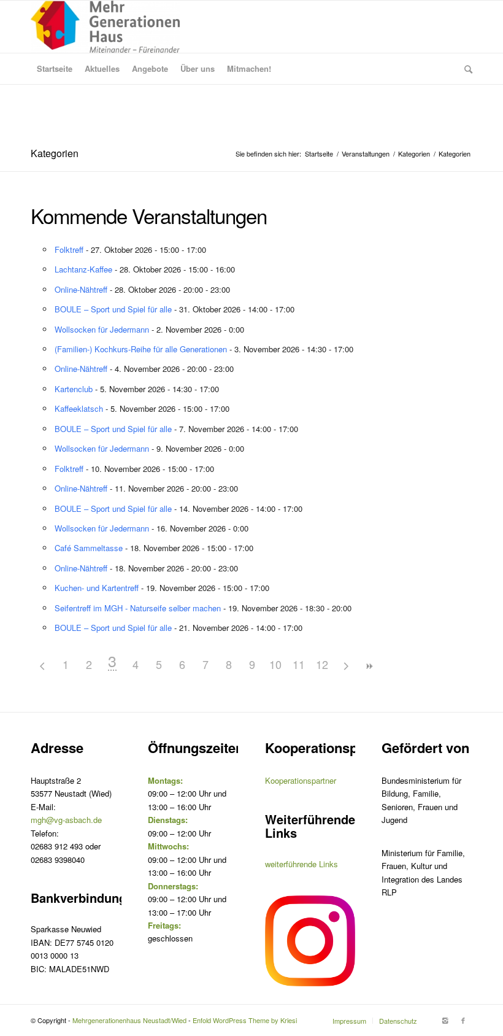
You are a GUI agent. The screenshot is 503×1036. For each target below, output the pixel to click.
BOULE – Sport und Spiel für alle (113, 309)
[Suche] (465, 68)
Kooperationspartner (300, 780)
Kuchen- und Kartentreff (97, 587)
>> (368, 666)
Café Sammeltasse (89, 548)
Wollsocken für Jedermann (102, 329)
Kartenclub (74, 389)
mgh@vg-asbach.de (66, 819)
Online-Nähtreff (81, 289)
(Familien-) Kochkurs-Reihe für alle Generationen (141, 349)
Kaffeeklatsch (79, 408)
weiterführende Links (301, 864)
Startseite (319, 153)
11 (299, 664)
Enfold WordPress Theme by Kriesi (245, 1020)
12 (322, 664)
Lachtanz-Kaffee (83, 269)
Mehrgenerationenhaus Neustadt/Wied (129, 1020)
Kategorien (55, 153)
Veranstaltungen (366, 153)
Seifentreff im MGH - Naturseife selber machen (138, 608)
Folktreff (69, 249)
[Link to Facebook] (463, 1020)
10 (275, 664)
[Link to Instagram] (445, 1020)
